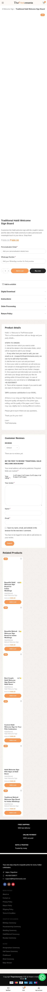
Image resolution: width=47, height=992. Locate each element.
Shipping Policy (8, 909)
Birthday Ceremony (9, 923)
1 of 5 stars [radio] (17, 475)
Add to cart (20, 271)
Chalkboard (7, 955)
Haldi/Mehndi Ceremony (11, 934)
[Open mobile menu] (3, 3)
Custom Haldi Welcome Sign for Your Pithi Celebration (12, 727)
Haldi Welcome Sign (10, 595)
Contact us (6, 898)
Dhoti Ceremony (8, 959)
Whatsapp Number (8, 257)
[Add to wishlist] (21, 559)
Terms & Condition (9, 913)
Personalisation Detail (9, 247)
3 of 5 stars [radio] (34, 475)
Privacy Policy (7, 902)
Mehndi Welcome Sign (11, 642)
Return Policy (7, 905)
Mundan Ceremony (9, 938)
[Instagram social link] (9, 884)
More (5, 944)
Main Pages (7, 890)
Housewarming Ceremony (12, 926)
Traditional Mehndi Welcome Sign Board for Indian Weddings (12, 799)
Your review (9, 483)
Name (7, 509)
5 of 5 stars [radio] (22, 477)
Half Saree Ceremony (10, 951)
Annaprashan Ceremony (11, 947)
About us (6, 894)
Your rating (7, 477)
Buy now (38, 271)
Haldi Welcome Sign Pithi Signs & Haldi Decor (11, 772)
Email (7, 518)
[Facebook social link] (4, 884)
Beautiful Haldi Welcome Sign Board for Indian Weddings (9, 587)
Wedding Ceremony (10, 930)
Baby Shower (7, 963)
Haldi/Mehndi (8, 593)
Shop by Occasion (10, 919)
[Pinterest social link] (13, 884)
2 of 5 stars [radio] (26, 475)
